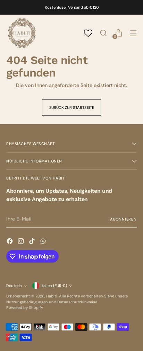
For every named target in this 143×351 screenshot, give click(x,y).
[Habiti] (21, 33)
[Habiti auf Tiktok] (32, 242)
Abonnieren (123, 219)
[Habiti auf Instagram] (21, 242)
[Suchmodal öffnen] (103, 33)
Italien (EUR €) (54, 285)
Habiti (51, 296)
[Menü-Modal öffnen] (133, 33)
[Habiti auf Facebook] (10, 242)
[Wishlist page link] (88, 33)
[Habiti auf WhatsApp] (44, 242)
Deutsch (14, 285)
